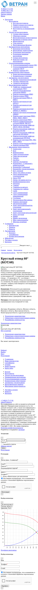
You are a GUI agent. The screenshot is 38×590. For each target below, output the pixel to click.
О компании (9, 359)
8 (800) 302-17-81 (7, 10)
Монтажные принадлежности (15, 386)
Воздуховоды (9, 373)
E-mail (3, 568)
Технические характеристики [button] (11, 323)
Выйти (3, 352)
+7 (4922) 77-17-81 (7, 400)
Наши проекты (10, 366)
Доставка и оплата (11, 390)
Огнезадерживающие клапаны (15, 379)
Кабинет (4, 350)
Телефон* (4, 474)
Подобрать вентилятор (9, 550)
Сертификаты (9, 363)
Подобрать (5, 586)
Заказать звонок (6, 14)
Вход (2, 354)
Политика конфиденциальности (12, 428)
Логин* (3, 440)
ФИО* (3, 472)
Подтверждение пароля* (9, 468)
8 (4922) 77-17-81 (7, 9)
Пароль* (4, 442)
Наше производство (12, 361)
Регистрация (5, 356)
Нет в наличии (6, 331)
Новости (8, 391)
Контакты (8, 393)
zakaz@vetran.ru (6, 12)
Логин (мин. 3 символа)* (9, 460)
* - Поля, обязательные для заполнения (14, 476)
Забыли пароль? (6, 446)
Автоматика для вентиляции (15, 383)
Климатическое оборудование (15, 381)
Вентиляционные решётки (14, 384)
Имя (2, 560)
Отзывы (7, 364)
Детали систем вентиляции (14, 375)
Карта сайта (9, 368)
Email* (3, 464)
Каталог (7, 372)
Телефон (4, 564)
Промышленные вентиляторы (15, 377)
